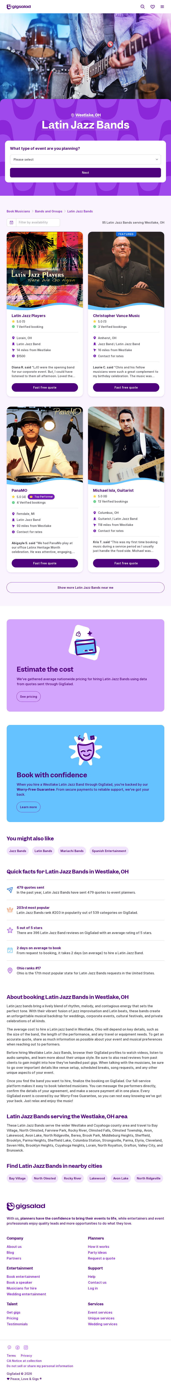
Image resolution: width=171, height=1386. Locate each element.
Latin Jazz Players (28, 315)
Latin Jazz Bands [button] (86, 125)
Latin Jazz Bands (80, 211)
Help (92, 1277)
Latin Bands (43, 851)
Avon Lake (120, 1178)
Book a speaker (19, 1282)
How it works (98, 1247)
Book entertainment (23, 1277)
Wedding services (102, 1324)
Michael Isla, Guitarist (113, 490)
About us (14, 1247)
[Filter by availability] (38, 222)
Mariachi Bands (72, 851)
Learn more (28, 807)
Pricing (12, 1318)
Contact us (97, 1282)
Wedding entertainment (26, 1294)
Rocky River (72, 1178)
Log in (93, 1288)
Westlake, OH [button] (88, 115)
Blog (10, 1252)
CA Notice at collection (24, 1360)
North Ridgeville (149, 1178)
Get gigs (13, 1312)
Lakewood (97, 1178)
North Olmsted (45, 1178)
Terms (11, 1355)
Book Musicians (18, 211)
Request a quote (101, 1258)
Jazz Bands (17, 851)
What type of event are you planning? (45, 148)
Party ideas (97, 1252)
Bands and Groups (48, 211)
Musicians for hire (22, 1288)
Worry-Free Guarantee (36, 789)
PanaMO (19, 490)
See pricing (28, 696)
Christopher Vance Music (116, 315)
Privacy (26, 1355)
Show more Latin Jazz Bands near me (85, 587)
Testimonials (17, 1324)
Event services (100, 1312)
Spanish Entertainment (109, 851)
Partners (14, 1258)
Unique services (101, 1318)
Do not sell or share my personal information (40, 1366)
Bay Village (17, 1178)
